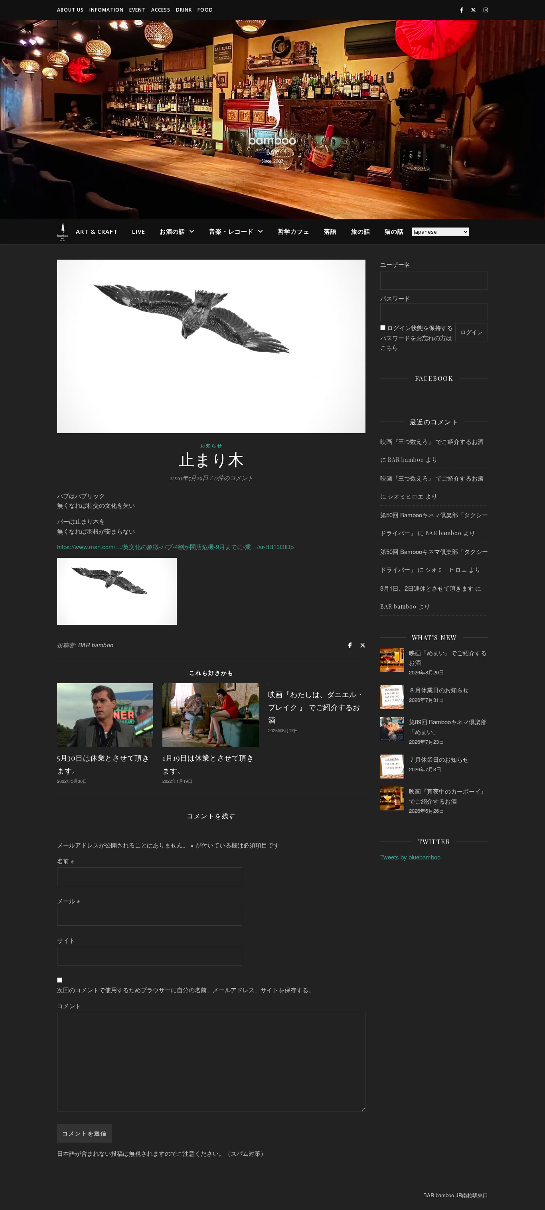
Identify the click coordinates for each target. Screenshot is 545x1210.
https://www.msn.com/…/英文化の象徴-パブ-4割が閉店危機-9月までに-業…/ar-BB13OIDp (175, 546)
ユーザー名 (395, 264)
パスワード (395, 298)
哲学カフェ (294, 231)
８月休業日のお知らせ (439, 690)
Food (205, 9)
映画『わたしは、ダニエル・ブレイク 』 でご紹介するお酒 (316, 707)
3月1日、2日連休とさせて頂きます (427, 588)
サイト (66, 940)
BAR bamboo (96, 645)
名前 (65, 861)
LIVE (138, 231)
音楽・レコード (231, 231)
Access (160, 9)
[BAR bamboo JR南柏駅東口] (272, 120)
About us (70, 9)
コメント (69, 1005)
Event (137, 9)
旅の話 (360, 231)
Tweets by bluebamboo (410, 857)
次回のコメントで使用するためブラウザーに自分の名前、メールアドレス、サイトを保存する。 (185, 989)
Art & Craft (97, 231)
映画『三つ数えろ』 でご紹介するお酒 (432, 441)
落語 (330, 231)
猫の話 (394, 231)
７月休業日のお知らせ (439, 759)
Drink (184, 9)
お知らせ (211, 445)
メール (68, 901)
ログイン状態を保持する (420, 327)
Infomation (106, 9)
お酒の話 (172, 231)
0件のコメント (233, 478)
